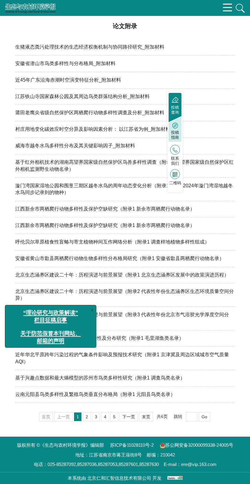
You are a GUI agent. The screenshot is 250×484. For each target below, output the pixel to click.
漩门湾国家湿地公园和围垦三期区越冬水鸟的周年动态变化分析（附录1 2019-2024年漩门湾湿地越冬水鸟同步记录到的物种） (124, 189)
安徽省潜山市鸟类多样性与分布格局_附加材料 (65, 63)
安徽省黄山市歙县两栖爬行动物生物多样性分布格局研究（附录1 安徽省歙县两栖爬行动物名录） (119, 258)
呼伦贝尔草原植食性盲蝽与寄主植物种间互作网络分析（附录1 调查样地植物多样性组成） (112, 241)
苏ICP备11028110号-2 (132, 445)
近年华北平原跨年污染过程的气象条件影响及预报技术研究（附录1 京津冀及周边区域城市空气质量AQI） (122, 358)
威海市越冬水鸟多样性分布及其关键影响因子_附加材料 (75, 145)
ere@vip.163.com (198, 464)
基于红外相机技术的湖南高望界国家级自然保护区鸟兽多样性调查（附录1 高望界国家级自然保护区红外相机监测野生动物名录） (124, 166)
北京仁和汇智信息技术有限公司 (119, 478)
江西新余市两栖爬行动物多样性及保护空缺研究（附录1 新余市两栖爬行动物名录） (105, 208)
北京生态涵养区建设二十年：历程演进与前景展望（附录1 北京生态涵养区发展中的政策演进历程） (122, 274)
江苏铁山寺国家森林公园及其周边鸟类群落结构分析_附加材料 (82, 96)
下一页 (128, 416)
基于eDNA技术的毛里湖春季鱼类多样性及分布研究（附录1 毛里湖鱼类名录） (99, 338)
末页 (146, 416)
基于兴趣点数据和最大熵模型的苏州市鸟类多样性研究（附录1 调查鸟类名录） (100, 377)
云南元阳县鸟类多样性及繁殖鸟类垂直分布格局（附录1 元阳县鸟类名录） (95, 394)
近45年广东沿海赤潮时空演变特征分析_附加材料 (68, 79)
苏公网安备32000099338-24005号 (199, 445)
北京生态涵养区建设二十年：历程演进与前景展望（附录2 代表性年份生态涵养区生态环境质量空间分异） (124, 295)
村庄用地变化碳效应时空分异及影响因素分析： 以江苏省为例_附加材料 (92, 129)
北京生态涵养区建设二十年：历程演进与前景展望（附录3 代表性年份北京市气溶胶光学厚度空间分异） (122, 318)
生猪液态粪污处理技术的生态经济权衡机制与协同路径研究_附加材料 (89, 47)
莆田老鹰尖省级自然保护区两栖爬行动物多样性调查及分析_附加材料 (89, 112)
